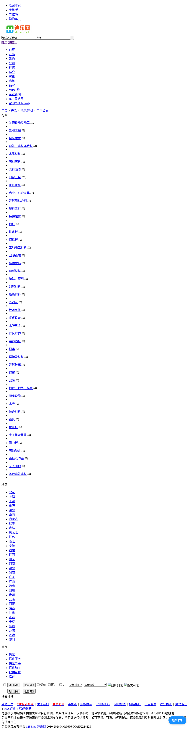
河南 (12, 563)
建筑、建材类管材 (21, 146)
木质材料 (15, 153)
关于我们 (43, 704)
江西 (12, 554)
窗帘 (12, 372)
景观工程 (15, 130)
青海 (12, 617)
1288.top (31, 726)
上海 (12, 496)
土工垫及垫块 (18, 435)
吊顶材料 (15, 263)
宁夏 (12, 621)
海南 (12, 586)
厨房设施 (15, 396)
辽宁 (12, 523)
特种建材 (15, 216)
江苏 (12, 536)
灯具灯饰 (15, 333)
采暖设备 (15, 317)
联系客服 (177, 720)
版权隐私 (86, 704)
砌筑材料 (15, 286)
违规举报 (25, 708)
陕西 (12, 608)
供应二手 (15, 663)
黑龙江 (13, 532)
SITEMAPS (103, 704)
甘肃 (12, 612)
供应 (12, 654)
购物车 (13, 18)
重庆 (12, 505)
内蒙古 (13, 519)
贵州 (12, 594)
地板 (12, 224)
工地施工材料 (18, 247)
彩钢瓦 (13, 302)
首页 (4, 110)
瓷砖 (12, 380)
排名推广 (135, 704)
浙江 (12, 541)
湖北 (12, 568)
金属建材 (15, 138)
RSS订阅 (10, 708)
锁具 (12, 419)
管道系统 (15, 310)
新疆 (12, 626)
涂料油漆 (15, 169)
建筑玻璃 (15, 364)
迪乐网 (41, 726)
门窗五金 (15, 177)
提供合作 (15, 672)
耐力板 (13, 442)
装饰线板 (15, 341)
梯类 (12, 349)
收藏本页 (15, 5)
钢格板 (13, 239)
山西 (12, 514)
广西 (12, 581)
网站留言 (181, 704)
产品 (14, 110)
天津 (12, 501)
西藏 (12, 603)
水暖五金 (15, 325)
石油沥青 (15, 450)
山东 (12, 559)
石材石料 (15, 161)
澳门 (12, 639)
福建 (12, 550)
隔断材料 (15, 271)
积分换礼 (166, 704)
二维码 (13, 14)
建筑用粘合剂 (18, 200)
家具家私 (15, 185)
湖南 (12, 572)
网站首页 (7, 704)
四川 (12, 590)
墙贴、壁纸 (16, 278)
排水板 (13, 232)
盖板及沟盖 (16, 458)
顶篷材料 (15, 411)
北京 (12, 492)
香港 (12, 635)
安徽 (12, 545)
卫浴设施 (42, 110)
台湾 (12, 630)
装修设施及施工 (19, 122)
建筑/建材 (26, 110)
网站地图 (120, 704)
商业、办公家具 (19, 192)
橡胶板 (13, 427)
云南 (12, 599)
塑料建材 (15, 208)
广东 (12, 577)
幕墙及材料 (16, 356)
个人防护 (15, 466)
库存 (12, 676)
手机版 (13, 10)
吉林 (12, 528)
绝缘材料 (15, 294)
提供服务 (15, 658)
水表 (12, 403)
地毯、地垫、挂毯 (21, 388)
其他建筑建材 (18, 474)
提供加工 (15, 667)
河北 (12, 510)
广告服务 (150, 704)
